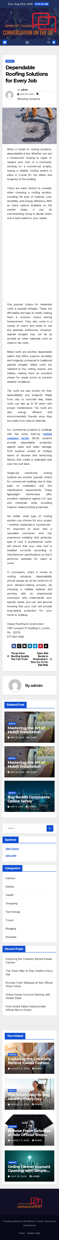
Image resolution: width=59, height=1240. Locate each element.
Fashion (10, 878)
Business (11, 937)
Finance (12, 1162)
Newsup (49, 1221)
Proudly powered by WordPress (19, 1221)
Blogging (11, 928)
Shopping (11, 903)
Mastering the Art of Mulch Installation (26, 730)
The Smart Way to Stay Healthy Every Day (29, 1096)
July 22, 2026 (19, 1176)
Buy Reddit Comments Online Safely (28, 799)
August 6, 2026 (20, 1068)
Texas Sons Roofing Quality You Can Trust (20, 656)
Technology (13, 911)
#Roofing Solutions (28, 98)
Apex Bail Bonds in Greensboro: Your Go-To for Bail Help (39, 659)
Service (9, 61)
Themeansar (29, 1225)
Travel (9, 920)
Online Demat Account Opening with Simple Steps (29, 1170)
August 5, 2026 (20, 1104)
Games (10, 886)
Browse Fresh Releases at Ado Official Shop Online (29, 1134)
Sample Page (33, 1233)
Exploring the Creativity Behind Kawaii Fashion (29, 1061)
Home (22, 1233)
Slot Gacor (12, 848)
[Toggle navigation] (27, 42)
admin (24, 89)
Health (10, 895)
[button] (48, 42)
